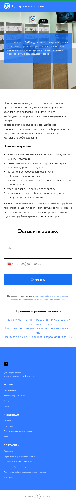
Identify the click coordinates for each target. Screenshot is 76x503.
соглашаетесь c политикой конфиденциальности (42, 462)
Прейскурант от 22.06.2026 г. (38, 487)
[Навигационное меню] (70, 6)
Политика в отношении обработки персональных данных (38, 499)
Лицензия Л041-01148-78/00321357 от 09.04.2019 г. (38, 482)
